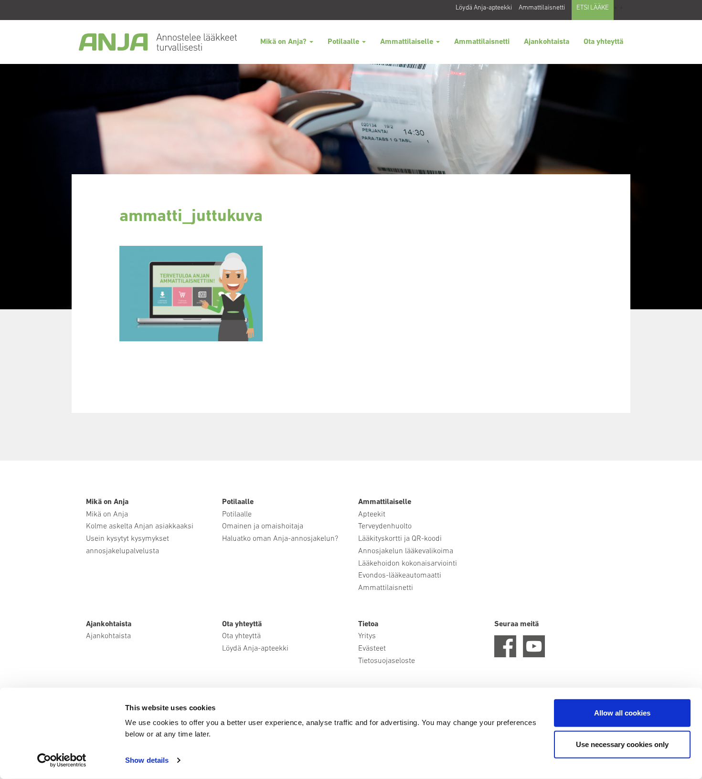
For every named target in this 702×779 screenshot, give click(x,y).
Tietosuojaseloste (386, 661)
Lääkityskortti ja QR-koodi (400, 539)
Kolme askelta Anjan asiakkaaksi (139, 526)
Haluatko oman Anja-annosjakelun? (280, 539)
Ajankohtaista (546, 42)
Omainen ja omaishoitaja (262, 526)
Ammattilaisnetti (542, 7)
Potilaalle (344, 42)
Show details (147, 760)
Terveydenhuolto (385, 526)
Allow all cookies (622, 713)
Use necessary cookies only (622, 744)
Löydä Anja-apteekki (484, 7)
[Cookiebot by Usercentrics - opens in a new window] (62, 760)
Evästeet (372, 649)
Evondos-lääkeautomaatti (399, 575)
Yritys (367, 636)
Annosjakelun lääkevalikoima (405, 551)
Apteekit (371, 514)
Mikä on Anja (107, 514)
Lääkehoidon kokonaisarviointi (407, 564)
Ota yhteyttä (603, 42)
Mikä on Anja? (284, 42)
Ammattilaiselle (407, 42)
